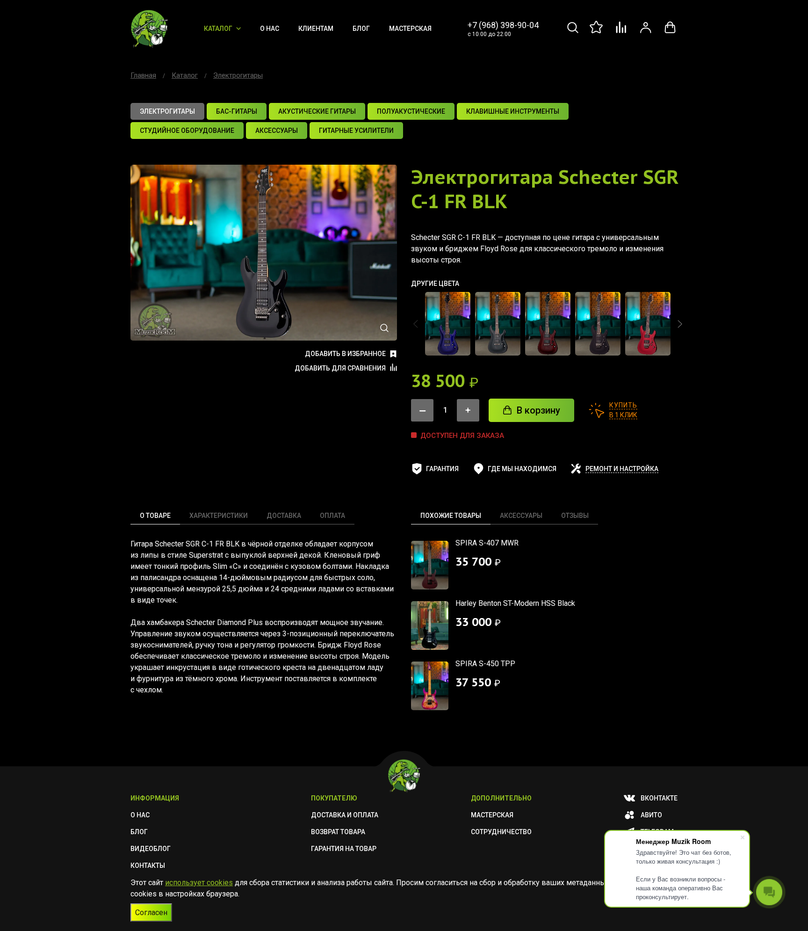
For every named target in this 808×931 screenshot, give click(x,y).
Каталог (218, 28)
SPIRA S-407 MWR (487, 542)
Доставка (284, 515)
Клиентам (315, 28)
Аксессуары (521, 515)
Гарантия (442, 469)
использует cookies (199, 882)
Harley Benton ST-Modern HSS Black (515, 603)
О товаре (155, 515)
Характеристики (218, 515)
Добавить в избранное (345, 353)
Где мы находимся (522, 469)
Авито (651, 815)
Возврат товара (338, 832)
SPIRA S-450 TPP (485, 663)
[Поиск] (572, 32)
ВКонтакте (659, 798)
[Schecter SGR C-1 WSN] (547, 324)
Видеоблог (150, 848)
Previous (415, 324)
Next (680, 324)
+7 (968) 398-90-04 (503, 25)
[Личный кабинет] (645, 32)
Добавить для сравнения (340, 368)
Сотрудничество (501, 832)
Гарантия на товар (343, 848)
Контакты (147, 865)
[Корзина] (670, 32)
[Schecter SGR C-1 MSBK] (497, 324)
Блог (361, 28)
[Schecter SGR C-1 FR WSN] (648, 324)
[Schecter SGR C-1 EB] (447, 324)
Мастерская (410, 28)
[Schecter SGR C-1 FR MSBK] (597, 324)
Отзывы (575, 515)
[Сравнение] (621, 32)
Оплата (332, 515)
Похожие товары (450, 515)
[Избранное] (597, 32)
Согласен (151, 912)
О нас (269, 28)
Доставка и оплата (344, 815)
